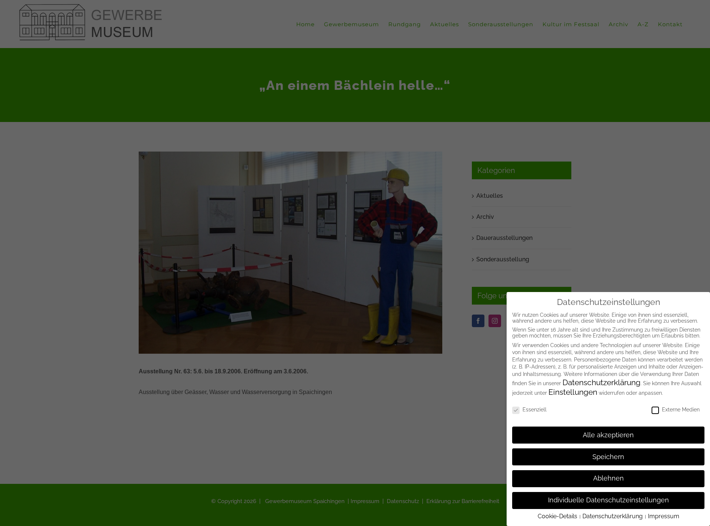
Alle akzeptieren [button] (608, 435)
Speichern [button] (608, 457)
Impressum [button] (663, 516)
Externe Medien (681, 410)
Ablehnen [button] (608, 478)
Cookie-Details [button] (558, 516)
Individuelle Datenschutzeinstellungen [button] (608, 500)
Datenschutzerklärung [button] (613, 516)
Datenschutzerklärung (601, 382)
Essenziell (535, 410)
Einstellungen (572, 392)
